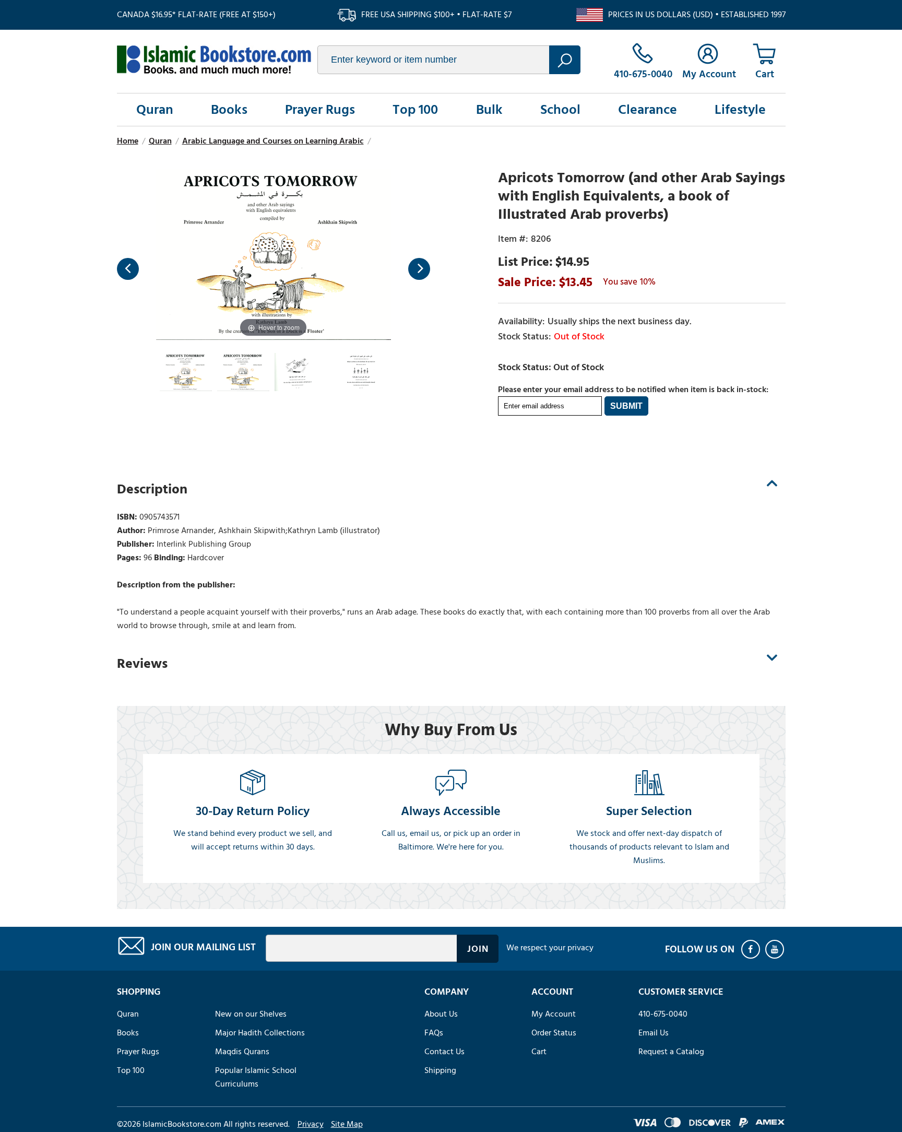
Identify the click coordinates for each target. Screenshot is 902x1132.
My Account (553, 1014)
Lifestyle (740, 110)
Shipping (440, 1070)
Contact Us (444, 1051)
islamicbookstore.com (214, 59)
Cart (539, 1051)
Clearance (647, 110)
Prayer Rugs (320, 110)
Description (152, 489)
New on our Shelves (251, 1014)
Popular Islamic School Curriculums (255, 1077)
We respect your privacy (550, 947)
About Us (441, 1014)
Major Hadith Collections (260, 1033)
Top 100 (415, 110)
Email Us (653, 1033)
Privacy (311, 1124)
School (560, 110)
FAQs (433, 1033)
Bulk (489, 110)
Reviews (142, 664)
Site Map (347, 1124)
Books (229, 110)
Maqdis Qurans (242, 1051)
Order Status (553, 1033)
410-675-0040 (662, 1014)
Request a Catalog (671, 1051)
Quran (154, 110)
